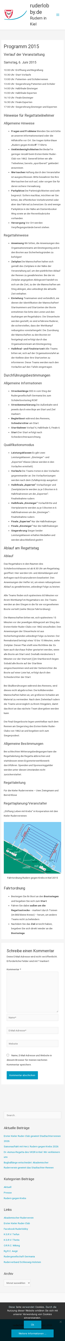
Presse (8, 1192)
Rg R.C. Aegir (11, 1251)
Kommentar (14, 969)
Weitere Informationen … (32, 1333)
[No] (60, 1322)
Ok (32, 1324)
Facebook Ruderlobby (16, 1228)
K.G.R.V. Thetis (12, 1239)
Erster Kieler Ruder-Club (17, 1223)
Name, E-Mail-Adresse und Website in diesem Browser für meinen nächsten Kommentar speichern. (29, 1060)
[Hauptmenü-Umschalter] (58, 15)
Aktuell (7, 1187)
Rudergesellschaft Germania (19, 1256)
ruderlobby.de (39, 9)
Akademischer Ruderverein (19, 1217)
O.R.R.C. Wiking (12, 1245)
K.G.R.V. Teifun (11, 1234)
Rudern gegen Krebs (15, 1198)
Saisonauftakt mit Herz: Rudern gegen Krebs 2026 (31, 1146)
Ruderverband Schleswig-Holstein (22, 1262)
